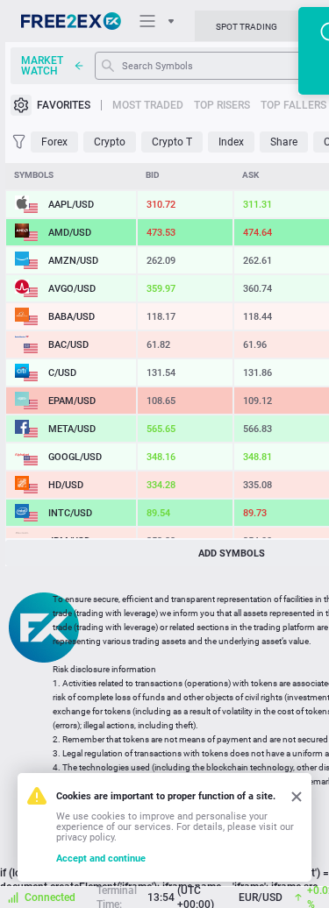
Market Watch (42, 65)
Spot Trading (246, 27)
